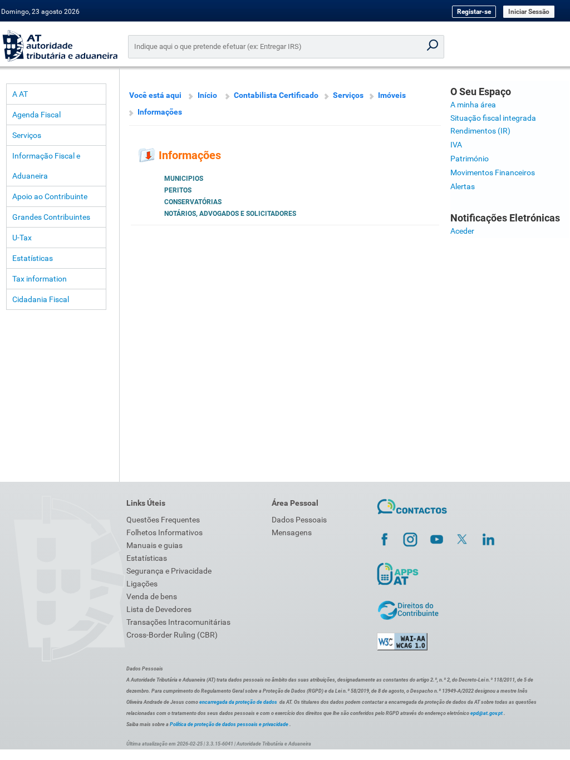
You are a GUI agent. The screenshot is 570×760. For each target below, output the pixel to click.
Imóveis (392, 95)
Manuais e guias (154, 545)
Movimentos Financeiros (492, 172)
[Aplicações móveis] (397, 584)
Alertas (462, 186)
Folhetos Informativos (164, 532)
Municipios (183, 178)
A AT (20, 94)
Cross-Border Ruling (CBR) (172, 634)
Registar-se (474, 12)
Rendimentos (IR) (480, 130)
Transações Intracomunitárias (178, 622)
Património (469, 158)
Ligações (142, 583)
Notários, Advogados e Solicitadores (230, 214)
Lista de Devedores (158, 609)
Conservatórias (193, 202)
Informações (159, 111)
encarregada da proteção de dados (238, 702)
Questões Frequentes (163, 519)
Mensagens (292, 532)
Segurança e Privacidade (169, 570)
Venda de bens (151, 596)
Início (207, 95)
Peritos (177, 190)
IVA (456, 144)
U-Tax (22, 237)
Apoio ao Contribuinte (49, 196)
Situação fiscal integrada (493, 117)
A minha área (473, 104)
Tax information (39, 278)
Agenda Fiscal (36, 114)
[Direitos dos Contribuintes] (408, 618)
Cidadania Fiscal (40, 299)
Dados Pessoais (299, 519)
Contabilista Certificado (276, 95)
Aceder (462, 230)
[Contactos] (412, 515)
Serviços (26, 135)
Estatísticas (32, 258)
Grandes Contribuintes (51, 217)
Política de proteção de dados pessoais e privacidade (229, 724)
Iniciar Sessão (528, 12)
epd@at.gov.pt (486, 713)
